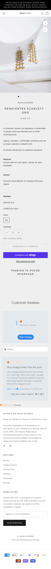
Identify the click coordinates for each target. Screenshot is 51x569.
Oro (6, 220)
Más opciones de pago (25, 261)
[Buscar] (42, 13)
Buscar (6, 460)
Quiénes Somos (10, 465)
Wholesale (7, 478)
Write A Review (25, 337)
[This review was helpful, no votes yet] (36, 394)
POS (14, 540)
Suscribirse (14, 523)
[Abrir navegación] (3, 13)
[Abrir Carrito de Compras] (47, 13)
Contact (6, 483)
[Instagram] (10, 445)
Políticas (6, 474)
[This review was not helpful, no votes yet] (41, 394)
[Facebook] (4, 445)
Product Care (8, 469)
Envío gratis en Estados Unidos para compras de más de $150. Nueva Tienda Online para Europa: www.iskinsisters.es (25, 5)
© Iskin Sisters (25, 536)
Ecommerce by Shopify (29, 540)
